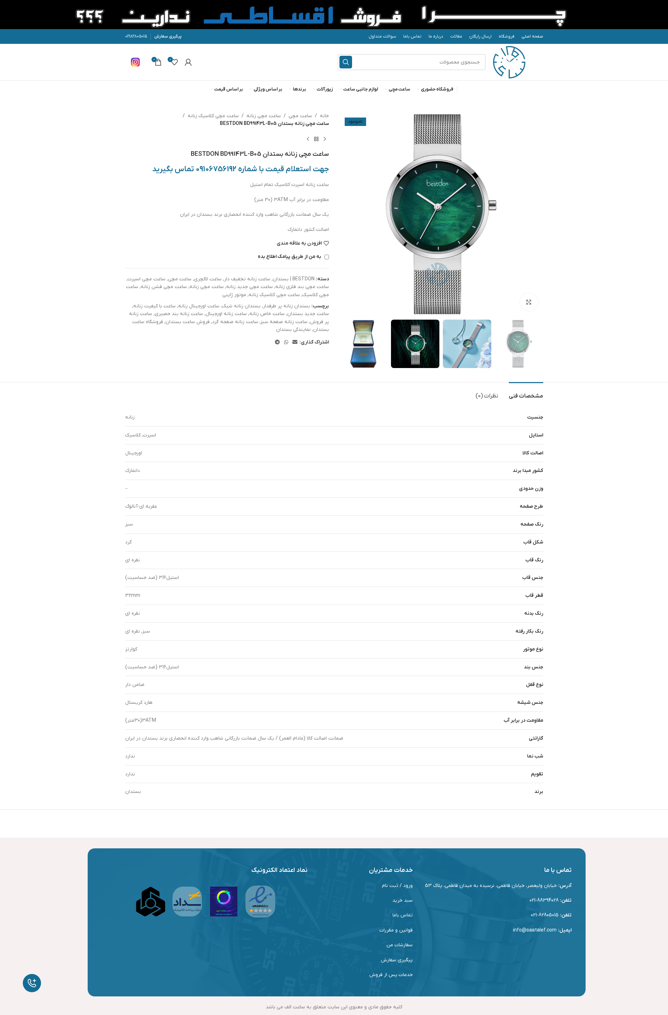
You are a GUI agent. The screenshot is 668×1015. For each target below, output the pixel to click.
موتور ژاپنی (234, 295)
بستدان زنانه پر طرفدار (286, 306)
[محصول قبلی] (324, 139)
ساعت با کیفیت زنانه (154, 306)
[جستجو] (345, 62)
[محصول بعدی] (308, 139)
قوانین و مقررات (396, 930)
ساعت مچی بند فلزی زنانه (302, 286)
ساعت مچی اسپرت (147, 279)
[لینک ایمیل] (294, 343)
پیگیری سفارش (168, 36)
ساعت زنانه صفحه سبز (284, 322)
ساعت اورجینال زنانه (199, 306)
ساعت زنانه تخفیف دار (247, 279)
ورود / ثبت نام (397, 885)
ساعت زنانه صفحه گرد (235, 322)
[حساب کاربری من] (188, 62)
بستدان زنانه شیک (241, 306)
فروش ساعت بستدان (188, 322)
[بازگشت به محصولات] (316, 139)
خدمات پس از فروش (391, 974)
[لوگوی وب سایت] (509, 62)
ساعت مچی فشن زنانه (164, 286)
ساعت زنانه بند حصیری (179, 313)
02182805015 (136, 36)
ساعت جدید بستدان (308, 313)
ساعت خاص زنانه (267, 313)
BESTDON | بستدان (294, 279)
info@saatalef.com (534, 930)
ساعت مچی (300, 116)
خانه (324, 116)
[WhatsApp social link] (286, 343)
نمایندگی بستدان (293, 329)
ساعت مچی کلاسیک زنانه (213, 116)
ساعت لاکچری (208, 279)
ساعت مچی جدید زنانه (249, 286)
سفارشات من (399, 945)
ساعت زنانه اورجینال (226, 313)
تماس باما (402, 915)
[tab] (526, 392)
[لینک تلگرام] (277, 343)
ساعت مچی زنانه (264, 116)
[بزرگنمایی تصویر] (529, 302)
